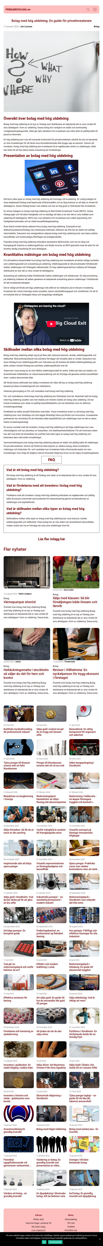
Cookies (71, 1226)
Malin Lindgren (25, 594)
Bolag (96, 26)
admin (18, 662)
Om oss (71, 1223)
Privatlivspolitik (55, 1242)
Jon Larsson (26, 26)
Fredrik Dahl (70, 662)
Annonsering (71, 1219)
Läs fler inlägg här (51, 539)
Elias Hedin (69, 590)
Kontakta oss (71, 1230)
